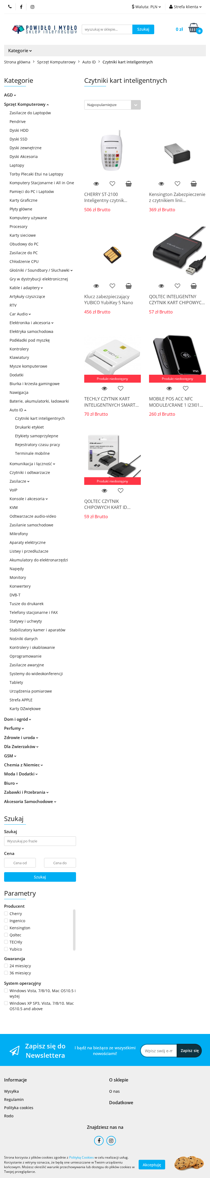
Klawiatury (19, 357)
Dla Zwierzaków (20, 746)
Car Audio (19, 314)
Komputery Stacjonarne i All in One (42, 182)
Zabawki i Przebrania (25, 792)
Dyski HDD (19, 130)
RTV (13, 305)
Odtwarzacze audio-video (33, 516)
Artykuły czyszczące (27, 296)
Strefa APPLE (21, 699)
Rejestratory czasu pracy (37, 444)
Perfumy (13, 728)
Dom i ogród (16, 719)
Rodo (8, 1115)
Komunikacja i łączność (31, 463)
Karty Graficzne (23, 200)
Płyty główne (21, 209)
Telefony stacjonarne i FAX (34, 612)
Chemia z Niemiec (22, 764)
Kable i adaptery (25, 287)
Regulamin (14, 1099)
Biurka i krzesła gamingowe (35, 383)
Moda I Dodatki (20, 773)
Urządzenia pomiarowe (31, 691)
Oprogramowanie (26, 656)
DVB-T (15, 594)
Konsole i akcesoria (28, 498)
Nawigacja (19, 392)
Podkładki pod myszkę (30, 340)
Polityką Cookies (81, 1157)
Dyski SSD (18, 139)
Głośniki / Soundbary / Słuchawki (40, 270)
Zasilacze (18, 481)
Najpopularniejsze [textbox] (101, 104)
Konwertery (20, 586)
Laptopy (17, 165)
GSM (9, 755)
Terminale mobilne (32, 453)
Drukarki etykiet (29, 427)
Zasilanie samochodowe (31, 525)
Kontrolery (19, 348)
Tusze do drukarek (26, 603)
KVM (14, 507)
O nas (114, 1091)
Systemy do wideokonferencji (36, 673)
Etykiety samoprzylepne (36, 435)
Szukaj (40, 877)
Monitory (18, 577)
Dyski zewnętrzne (26, 147)
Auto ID (17, 409)
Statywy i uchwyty (26, 621)
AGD (9, 95)
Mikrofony (19, 533)
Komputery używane (28, 217)
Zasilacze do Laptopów (30, 112)
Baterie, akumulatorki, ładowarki (39, 401)
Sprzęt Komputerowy (25, 104)
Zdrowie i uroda (20, 737)
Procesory (18, 226)
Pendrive (18, 121)
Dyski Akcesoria (24, 156)
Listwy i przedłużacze (29, 551)
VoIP (13, 490)
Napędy (17, 568)
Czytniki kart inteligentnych (40, 418)
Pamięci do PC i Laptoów (32, 191)
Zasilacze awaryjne (27, 664)
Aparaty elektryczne (28, 542)
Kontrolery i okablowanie (32, 647)
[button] (15, 1080)
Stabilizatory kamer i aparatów (37, 629)
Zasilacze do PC (24, 252)
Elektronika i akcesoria (30, 322)
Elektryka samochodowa (31, 331)
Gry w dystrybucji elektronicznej (39, 279)
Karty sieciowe (23, 235)
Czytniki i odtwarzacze (30, 472)
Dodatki (17, 374)
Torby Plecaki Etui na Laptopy (36, 174)
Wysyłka (11, 1091)
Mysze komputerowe (28, 366)
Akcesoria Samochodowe (29, 801)
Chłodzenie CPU (24, 261)
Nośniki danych (24, 638)
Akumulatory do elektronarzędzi (39, 559)
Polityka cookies (18, 1107)
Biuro (10, 783)
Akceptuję (152, 1164)
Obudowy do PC (24, 244)
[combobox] (112, 105)
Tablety (16, 682)
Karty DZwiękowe (25, 708)
